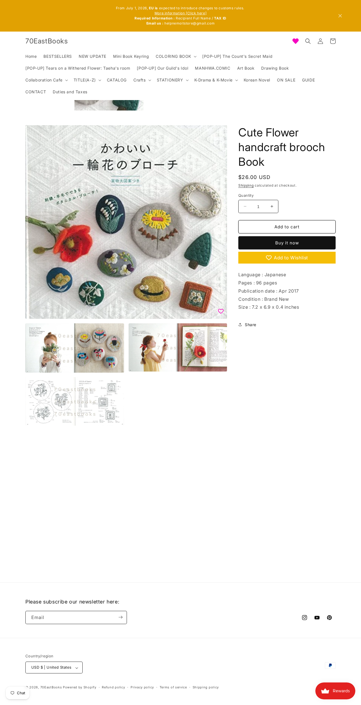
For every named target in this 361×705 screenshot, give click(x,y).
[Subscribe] (120, 617)
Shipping (246, 185)
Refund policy (113, 687)
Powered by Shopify (79, 687)
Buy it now (287, 243)
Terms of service (173, 687)
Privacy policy (142, 687)
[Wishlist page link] (295, 41)
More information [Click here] (180, 13)
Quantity (246, 195)
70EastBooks (51, 687)
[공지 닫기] (340, 16)
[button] (175, 56)
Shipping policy (206, 687)
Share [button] (250, 324)
